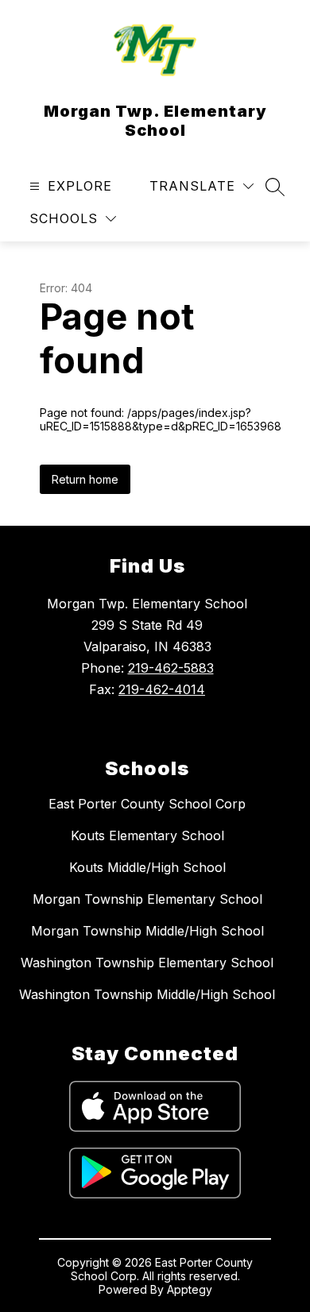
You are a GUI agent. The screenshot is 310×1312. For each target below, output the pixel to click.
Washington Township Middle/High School (147, 994)
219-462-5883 (171, 668)
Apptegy (189, 1289)
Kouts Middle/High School (147, 867)
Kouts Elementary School (147, 835)
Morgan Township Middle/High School (147, 931)
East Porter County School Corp (147, 804)
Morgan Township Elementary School (147, 899)
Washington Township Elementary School (147, 962)
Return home (85, 479)
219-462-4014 (161, 689)
